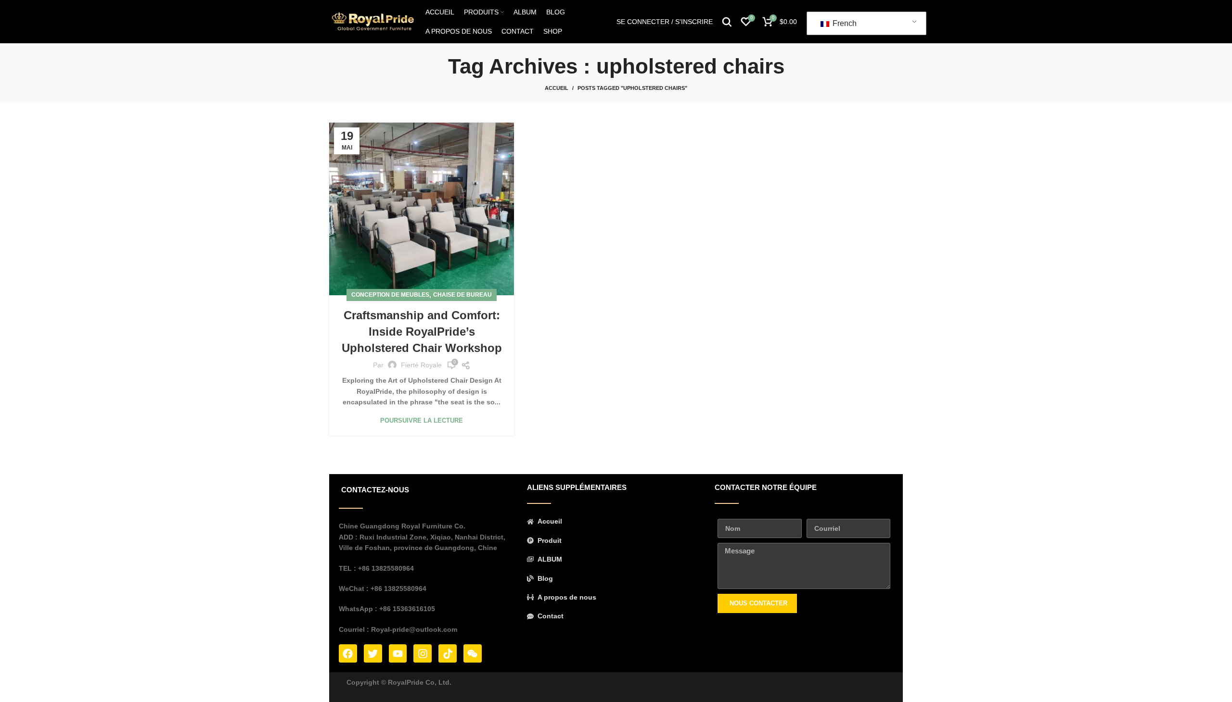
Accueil (556, 88)
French (844, 23)
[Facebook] (348, 653)
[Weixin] (472, 653)
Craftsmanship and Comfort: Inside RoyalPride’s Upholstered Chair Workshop (422, 331)
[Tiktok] (447, 653)
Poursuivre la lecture (421, 420)
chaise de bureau (462, 294)
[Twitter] (373, 653)
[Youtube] (398, 653)
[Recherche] (727, 21)
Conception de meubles (390, 294)
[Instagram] (422, 653)
